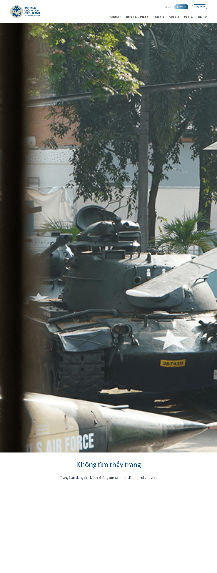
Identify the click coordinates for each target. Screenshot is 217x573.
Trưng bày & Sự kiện (137, 17)
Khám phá (158, 17)
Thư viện (202, 17)
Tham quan (114, 17)
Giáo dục (174, 17)
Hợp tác (188, 17)
